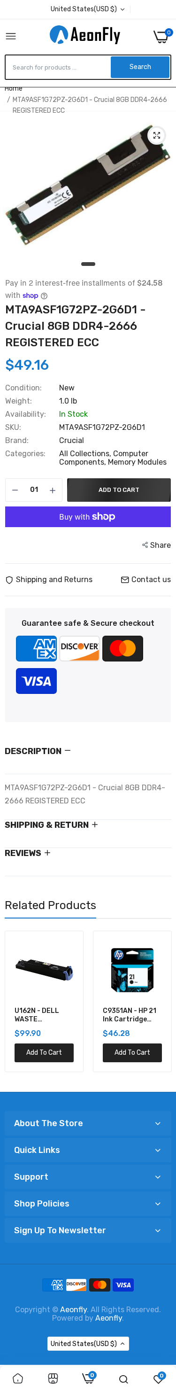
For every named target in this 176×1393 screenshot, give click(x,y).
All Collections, (86, 453)
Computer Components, (103, 458)
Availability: (25, 414)
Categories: (25, 454)
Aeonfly (73, 1309)
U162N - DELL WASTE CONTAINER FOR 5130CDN (41, 1015)
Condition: (23, 388)
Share (160, 545)
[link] (18, 1379)
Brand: (17, 440)
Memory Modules (137, 462)
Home (14, 89)
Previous (16, 1007)
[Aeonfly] (85, 36)
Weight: (18, 401)
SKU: (13, 427)
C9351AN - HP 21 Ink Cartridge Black (129, 1015)
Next (159, 1007)
